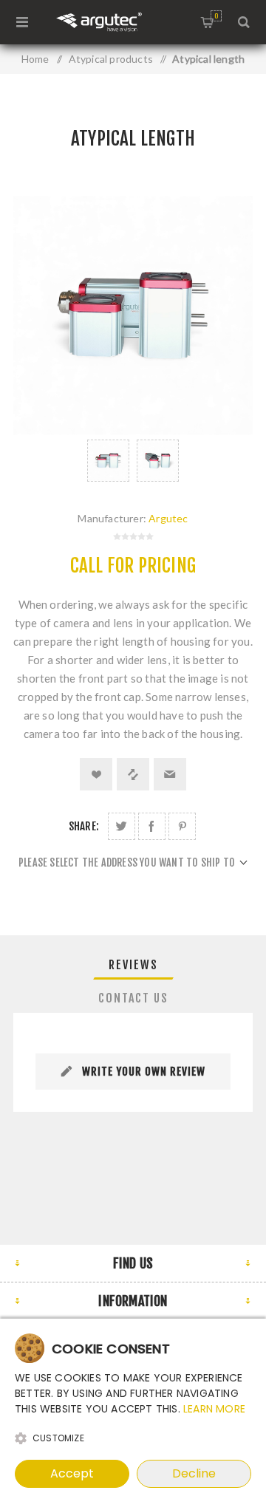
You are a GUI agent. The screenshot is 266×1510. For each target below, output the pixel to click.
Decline (194, 1473)
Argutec (168, 518)
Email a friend (170, 774)
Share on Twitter (121, 826)
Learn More (214, 1408)
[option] (108, 461)
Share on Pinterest (182, 826)
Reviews (133, 964)
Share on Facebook (152, 826)
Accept (72, 1473)
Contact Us (133, 998)
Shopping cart (216, 16)
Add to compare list (133, 774)
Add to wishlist (96, 774)
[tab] (133, 965)
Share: (84, 826)
